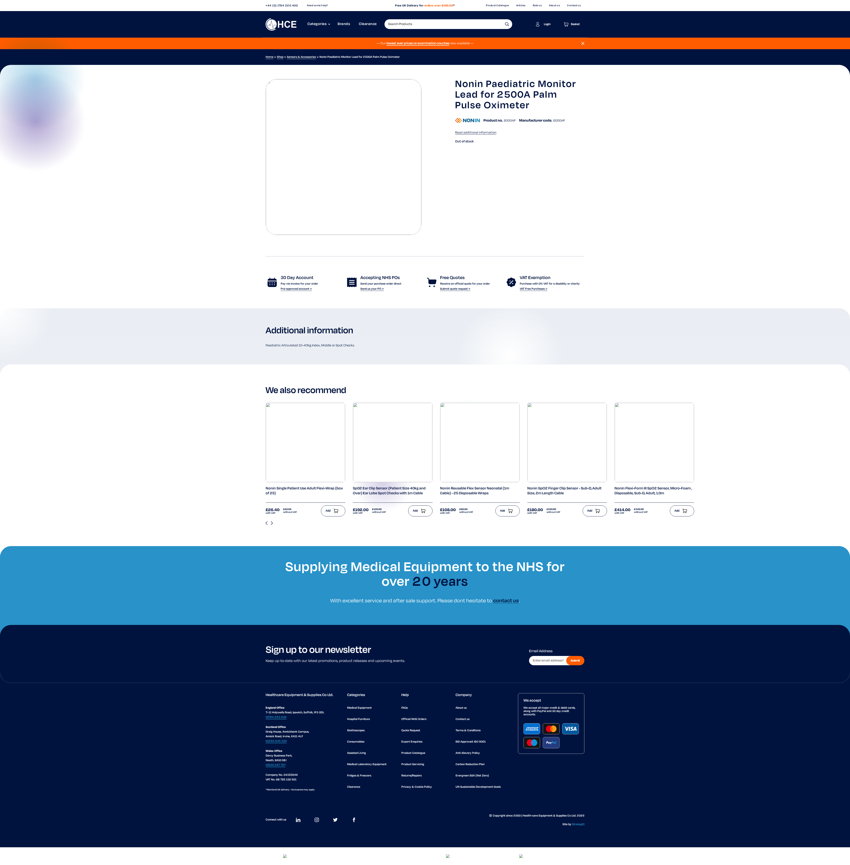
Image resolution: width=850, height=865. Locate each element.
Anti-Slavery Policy (468, 753)
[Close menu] (583, 43)
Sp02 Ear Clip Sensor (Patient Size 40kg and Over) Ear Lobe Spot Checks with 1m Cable (389, 491)
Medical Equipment (359, 708)
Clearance (368, 24)
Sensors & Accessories (301, 57)
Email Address (540, 651)
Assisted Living (356, 753)
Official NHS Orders (413, 719)
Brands (344, 24)
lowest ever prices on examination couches (417, 43)
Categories (316, 24)
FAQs (404, 708)
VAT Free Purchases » (533, 289)
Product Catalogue (497, 5)
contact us (506, 601)
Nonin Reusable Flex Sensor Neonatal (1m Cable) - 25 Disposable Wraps (474, 491)
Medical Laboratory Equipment (366, 764)
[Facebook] (354, 820)
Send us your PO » (372, 289)
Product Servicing (412, 764)
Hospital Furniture (358, 719)
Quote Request (410, 730)
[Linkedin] (298, 820)
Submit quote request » (455, 289)
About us (554, 5)
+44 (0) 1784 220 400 (282, 5)
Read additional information (475, 132)
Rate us (537, 5)
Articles (521, 5)
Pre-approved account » (296, 289)
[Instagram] (317, 820)
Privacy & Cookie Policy (416, 787)
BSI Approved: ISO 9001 (471, 741)
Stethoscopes (356, 730)
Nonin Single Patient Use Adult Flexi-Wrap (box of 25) (304, 491)
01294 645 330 (276, 741)
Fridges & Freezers (359, 775)
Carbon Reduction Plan (470, 764)
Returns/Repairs (411, 775)
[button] (507, 24)
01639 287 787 (276, 765)
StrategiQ (578, 824)
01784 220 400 (276, 717)
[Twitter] (335, 820)
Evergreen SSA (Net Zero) (472, 775)
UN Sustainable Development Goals (478, 787)
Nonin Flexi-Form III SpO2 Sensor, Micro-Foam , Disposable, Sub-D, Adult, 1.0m (653, 491)
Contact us (574, 5)
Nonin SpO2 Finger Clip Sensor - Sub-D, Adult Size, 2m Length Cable (564, 491)
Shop (280, 57)
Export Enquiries (411, 741)
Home (269, 57)
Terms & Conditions (468, 730)
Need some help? (317, 5)
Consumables (355, 741)
